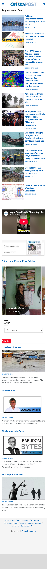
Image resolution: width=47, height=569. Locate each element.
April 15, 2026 (30, 27)
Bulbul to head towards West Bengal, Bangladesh (35, 188)
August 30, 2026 (8, 417)
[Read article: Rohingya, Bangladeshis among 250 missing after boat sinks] (13, 23)
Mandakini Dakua (17, 308)
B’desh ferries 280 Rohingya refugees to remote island (34, 170)
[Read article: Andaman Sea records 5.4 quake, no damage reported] (13, 40)
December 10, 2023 (32, 68)
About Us (38, 523)
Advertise (15, 526)
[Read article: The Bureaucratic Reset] (23, 445)
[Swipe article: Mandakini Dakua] (23, 290)
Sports (30, 523)
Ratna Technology (29, 531)
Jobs (32, 526)
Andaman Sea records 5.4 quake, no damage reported (34, 36)
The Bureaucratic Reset (13, 431)
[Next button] (43, 290)
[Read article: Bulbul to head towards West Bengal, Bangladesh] (13, 192)
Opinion (23, 523)
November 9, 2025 (31, 42)
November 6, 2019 (31, 194)
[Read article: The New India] (23, 404)
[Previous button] (4, 290)
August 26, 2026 (8, 501)
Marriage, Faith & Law (12, 474)
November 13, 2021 (32, 161)
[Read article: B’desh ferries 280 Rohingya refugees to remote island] (13, 174)
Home (7, 520)
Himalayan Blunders (11, 347)
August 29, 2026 (8, 458)
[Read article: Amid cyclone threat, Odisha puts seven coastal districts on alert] (13, 100)
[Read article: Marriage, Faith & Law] (23, 488)
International (35, 520)
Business (7, 523)
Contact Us (25, 526)
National (26, 520)
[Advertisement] (23, 561)
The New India (8, 390)
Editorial (15, 523)
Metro (19, 520)
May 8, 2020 (29, 176)
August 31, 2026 (8, 374)
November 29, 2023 (32, 89)
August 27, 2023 (31, 128)
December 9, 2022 (31, 144)
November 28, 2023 (32, 105)
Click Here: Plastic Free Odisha (18, 261)
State (13, 520)
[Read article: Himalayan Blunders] (23, 361)
